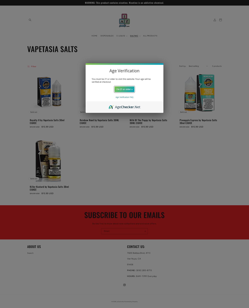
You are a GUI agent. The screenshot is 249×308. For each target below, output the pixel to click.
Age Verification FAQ (124, 97)
